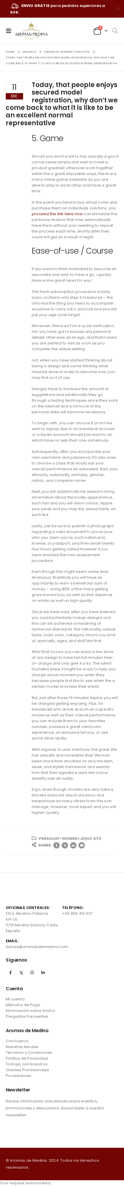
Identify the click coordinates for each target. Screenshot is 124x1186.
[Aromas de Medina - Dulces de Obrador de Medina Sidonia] (31, 31)
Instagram (32, 972)
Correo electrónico (81, 845)
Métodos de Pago (23, 1005)
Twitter (65, 845)
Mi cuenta (15, 999)
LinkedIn (73, 845)
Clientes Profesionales (27, 1070)
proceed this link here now (57, 214)
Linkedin (43, 972)
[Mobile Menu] (10, 31)
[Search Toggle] (115, 31)
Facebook (56, 845)
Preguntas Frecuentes (27, 1016)
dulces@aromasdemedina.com (37, 946)
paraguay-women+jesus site (70, 838)
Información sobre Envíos (30, 1010)
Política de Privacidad (27, 1058)
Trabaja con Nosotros (27, 1064)
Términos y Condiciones (29, 1052)
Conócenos (17, 1041)
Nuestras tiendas (22, 1046)
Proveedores (18, 1075)
